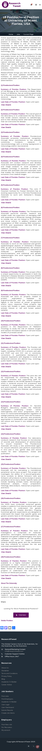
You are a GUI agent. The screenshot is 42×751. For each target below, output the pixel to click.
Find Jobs (5, 696)
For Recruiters (6, 727)
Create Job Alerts (8, 713)
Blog (3, 679)
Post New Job (6, 725)
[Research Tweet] (11, 4)
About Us (5, 668)
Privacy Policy (6, 676)
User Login (5, 705)
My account (5, 730)
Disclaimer (5, 671)
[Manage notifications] (37, 746)
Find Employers (7, 699)
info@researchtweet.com (14, 651)
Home (11, 34)
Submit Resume (7, 710)
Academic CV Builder (9, 682)
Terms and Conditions (9, 673)
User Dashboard (7, 707)
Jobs (18, 34)
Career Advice (6, 685)
